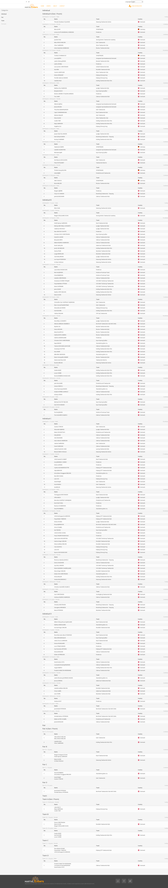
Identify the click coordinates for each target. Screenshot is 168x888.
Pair (2, 17)
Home (42, 6)
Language (128, 2)
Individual (3, 14)
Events (49, 6)
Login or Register (136, 6)
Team (2, 20)
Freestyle (3, 24)
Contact (62, 6)
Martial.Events (31, 6)
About (55, 6)
